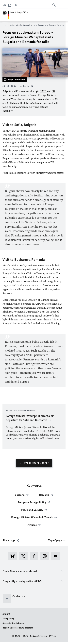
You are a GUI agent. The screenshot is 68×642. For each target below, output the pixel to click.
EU (53, 91)
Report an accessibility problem (17, 627)
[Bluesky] (13, 556)
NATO (43, 91)
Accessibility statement (13, 623)
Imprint (6, 614)
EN (9, 4)
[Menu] (62, 5)
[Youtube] (56, 556)
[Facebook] (35, 556)
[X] (24, 556)
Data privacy (8, 618)
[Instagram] (45, 556)
